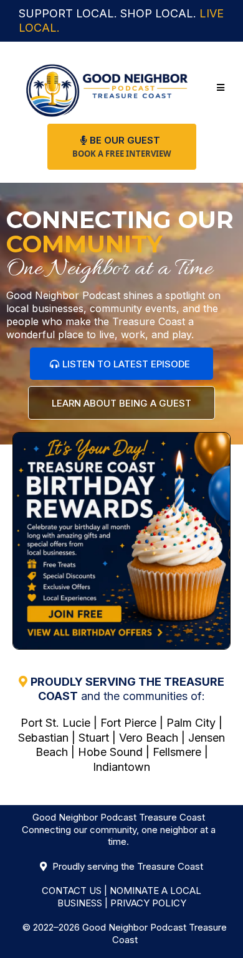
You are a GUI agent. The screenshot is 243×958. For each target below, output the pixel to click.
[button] (218, 87)
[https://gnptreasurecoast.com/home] (107, 88)
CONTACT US (72, 890)
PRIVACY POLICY (148, 903)
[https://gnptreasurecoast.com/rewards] (121, 541)
